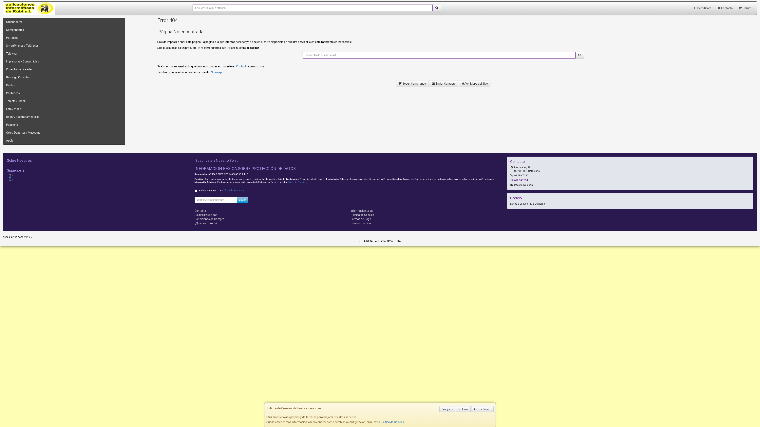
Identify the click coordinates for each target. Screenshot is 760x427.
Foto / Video (13, 109)
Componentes (15, 29)
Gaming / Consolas (18, 77)
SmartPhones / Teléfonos (22, 45)
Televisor (11, 53)
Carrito (747, 8)
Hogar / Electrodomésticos (22, 116)
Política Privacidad (206, 214)
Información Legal (362, 210)
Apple (9, 140)
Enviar (242, 199)
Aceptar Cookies (482, 409)
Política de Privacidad (297, 182)
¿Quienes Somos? (206, 223)
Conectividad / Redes (19, 69)
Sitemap (216, 72)
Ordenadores (14, 22)
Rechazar (463, 409)
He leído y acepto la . (222, 190)
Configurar (447, 409)
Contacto (727, 8)
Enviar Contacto (445, 83)
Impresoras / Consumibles (22, 61)
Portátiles (12, 37)
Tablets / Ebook (16, 101)
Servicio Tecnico (361, 223)
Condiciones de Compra (209, 219)
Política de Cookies (392, 422)
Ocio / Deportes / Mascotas (23, 132)
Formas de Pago (361, 219)
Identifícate (703, 8)
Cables (10, 85)
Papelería (12, 124)
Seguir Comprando (414, 83)
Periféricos (13, 93)
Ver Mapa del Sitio (476, 83)
